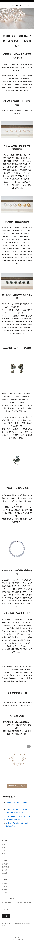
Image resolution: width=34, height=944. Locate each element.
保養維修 (5, 864)
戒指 (3, 848)
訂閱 (6, 916)
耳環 (3, 851)
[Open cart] (31, 5)
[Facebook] (3, 929)
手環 (3, 854)
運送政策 (5, 870)
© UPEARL (17, 937)
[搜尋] (28, 5)
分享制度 (5, 886)
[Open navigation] (3, 5)
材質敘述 (5, 889)
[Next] (29, 746)
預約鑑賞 (5, 883)
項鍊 (3, 844)
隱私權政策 (5, 892)
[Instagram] (7, 929)
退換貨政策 (5, 867)
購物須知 (5, 873)
